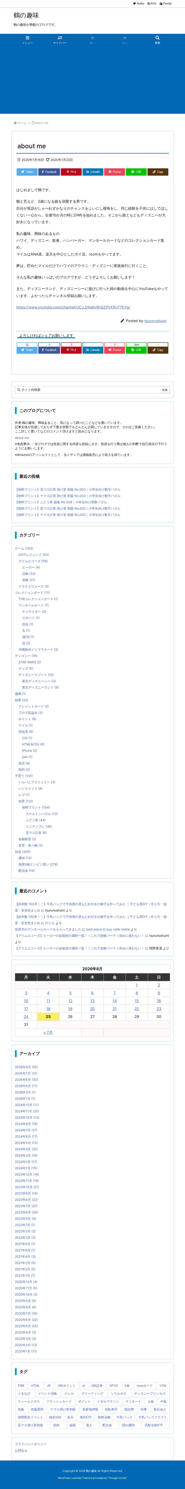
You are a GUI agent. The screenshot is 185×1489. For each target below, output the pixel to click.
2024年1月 (26, 1168)
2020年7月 (26, 1313)
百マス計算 (36, 833)
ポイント (27, 719)
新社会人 (160, 1409)
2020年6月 (26, 1320)
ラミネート (133, 1401)
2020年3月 (25, 1339)
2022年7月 (25, 1225)
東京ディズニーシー (39, 681)
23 (159, 1009)
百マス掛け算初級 (30, 1425)
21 (115, 1009)
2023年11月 (27, 1181)
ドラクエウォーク (33, 586)
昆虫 (27, 624)
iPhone (29, 750)
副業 (21, 700)
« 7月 (48, 1032)
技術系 (25, 731)
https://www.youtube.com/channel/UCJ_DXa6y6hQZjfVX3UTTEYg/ (73, 307)
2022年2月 (25, 1237)
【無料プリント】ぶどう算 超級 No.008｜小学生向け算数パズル (61, 502)
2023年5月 (25, 1218)
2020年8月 (25, 1307)
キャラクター (34, 611)
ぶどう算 (36, 820)
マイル (25, 725)
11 (48, 1001)
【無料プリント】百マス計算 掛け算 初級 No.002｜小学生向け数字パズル (67, 508)
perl (27, 757)
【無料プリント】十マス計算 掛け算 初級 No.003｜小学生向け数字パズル (67, 496)
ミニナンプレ (39, 826)
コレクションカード (32, 592)
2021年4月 (25, 1256)
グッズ (25, 668)
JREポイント (66, 1385)
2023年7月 (26, 1206)
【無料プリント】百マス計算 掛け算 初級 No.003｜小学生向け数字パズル (67, 489)
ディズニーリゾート (36, 675)
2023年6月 (26, 1212)
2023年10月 (27, 1187)
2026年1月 (25, 1098)
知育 (25, 801)
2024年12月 (27, 1105)
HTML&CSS (33, 744)
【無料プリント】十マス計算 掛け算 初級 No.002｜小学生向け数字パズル (67, 515)
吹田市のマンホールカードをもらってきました (48, 929)
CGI (27, 738)
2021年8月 (25, 1250)
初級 (21, 1409)
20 (92, 1009)
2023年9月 (26, 1193)
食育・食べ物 (30, 845)
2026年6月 (26, 1079)
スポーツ (30, 618)
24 (26, 1016)
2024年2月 (26, 1162)
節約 (24, 769)
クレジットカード (33, 706)
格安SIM (55, 1417)
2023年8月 (26, 1199)
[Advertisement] (92, 79)
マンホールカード (33, 605)
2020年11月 (26, 1288)
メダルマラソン (108, 1401)
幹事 (144, 1409)
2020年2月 (26, 1345)
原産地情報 (90, 1409)
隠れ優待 (128, 1425)
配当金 (26, 870)
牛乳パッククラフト (153, 1417)
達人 (89, 1425)
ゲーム (24, 548)
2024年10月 (27, 1117)
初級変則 (37, 1409)
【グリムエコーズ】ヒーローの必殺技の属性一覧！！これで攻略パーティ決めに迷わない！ (79, 935)
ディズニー (26, 656)
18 (48, 1009)
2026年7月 (26, 1073)
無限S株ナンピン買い (38, 864)
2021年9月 (25, 1244)
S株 (127, 1385)
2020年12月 (26, 1282)
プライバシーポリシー (30, 1444)
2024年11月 (27, 1111)
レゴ (24, 795)
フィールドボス (29, 1401)
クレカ (69, 1393)
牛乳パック (124, 1417)
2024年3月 (26, 1155)
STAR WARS (29, 662)
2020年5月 (26, 1326)
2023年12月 (27, 1174)
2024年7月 (26, 1130)
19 (70, 1009)
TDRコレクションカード (38, 599)
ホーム (22, 123)
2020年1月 (26, 1351)
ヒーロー (31, 567)
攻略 (28, 580)
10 (26, 1001)
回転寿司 (111, 1409)
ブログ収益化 (30, 712)
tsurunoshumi (155, 321)
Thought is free (117, 1478)
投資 (22, 852)
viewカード (144, 1385)
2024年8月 (26, 1124)
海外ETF (86, 1417)
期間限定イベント (30, 1417)
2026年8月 (26, 1067)
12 (70, 1001)
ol (83, 1385)
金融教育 (27, 839)
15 (137, 1001)
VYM (163, 1385)
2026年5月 (26, 1086)
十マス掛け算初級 (63, 1409)
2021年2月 (25, 1269)
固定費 (129, 1409)
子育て (24, 776)
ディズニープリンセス (150, 1393)
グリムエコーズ (33, 561)
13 (92, 1001)
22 (136, 1009)
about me (41, 123)
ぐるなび (24, 1393)
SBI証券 (97, 1385)
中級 (163, 1401)
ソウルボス (119, 1393)
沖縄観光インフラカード (38, 649)
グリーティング (92, 1393)
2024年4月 (26, 1149)
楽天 (24, 763)
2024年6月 (26, 1136)
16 (159, 1001)
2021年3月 (25, 1263)
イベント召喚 (47, 1393)
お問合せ (21, 1450)
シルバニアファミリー (36, 782)
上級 (151, 1401)
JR (49, 1385)
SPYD (113, 1385)
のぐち (50, 923)
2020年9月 (25, 1301)
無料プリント (36, 807)
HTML (35, 1385)
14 (115, 1001)
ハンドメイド (30, 788)
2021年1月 (25, 1275)
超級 (72, 1425)
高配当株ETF (154, 1425)
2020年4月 (25, 1332)
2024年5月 (26, 1143)
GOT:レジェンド (33, 555)
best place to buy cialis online (108, 929)
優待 (25, 858)
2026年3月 (25, 1092)
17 (26, 1009)
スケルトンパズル (42, 814)
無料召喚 (104, 1417)
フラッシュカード (59, 1401)
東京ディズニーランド (40, 687)
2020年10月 (26, 1294)
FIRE (21, 1385)
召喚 (29, 573)
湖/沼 (28, 637)
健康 (20, 694)
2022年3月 (25, 1231)
